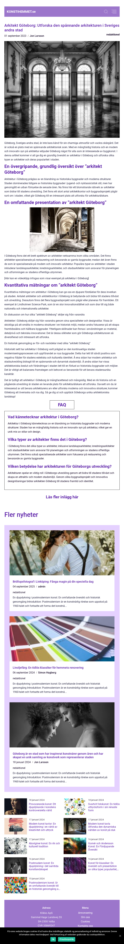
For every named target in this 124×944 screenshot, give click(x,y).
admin (41, 586)
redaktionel (113, 34)
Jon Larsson (37, 35)
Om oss (85, 917)
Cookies (85, 921)
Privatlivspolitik (67, 939)
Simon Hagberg (47, 672)
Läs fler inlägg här (62, 497)
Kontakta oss (85, 925)
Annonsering (85, 912)
